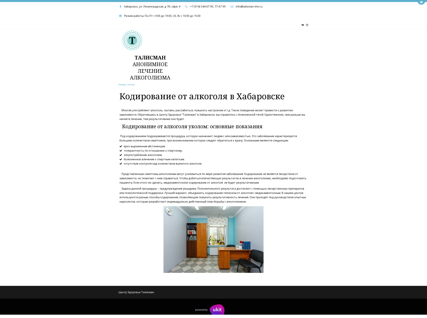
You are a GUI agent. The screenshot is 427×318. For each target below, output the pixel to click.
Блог (292, 39)
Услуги (199, 39)
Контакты (277, 39)
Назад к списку (126, 84)
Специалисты (254, 39)
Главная (184, 39)
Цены (236, 39)
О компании (219, 39)
